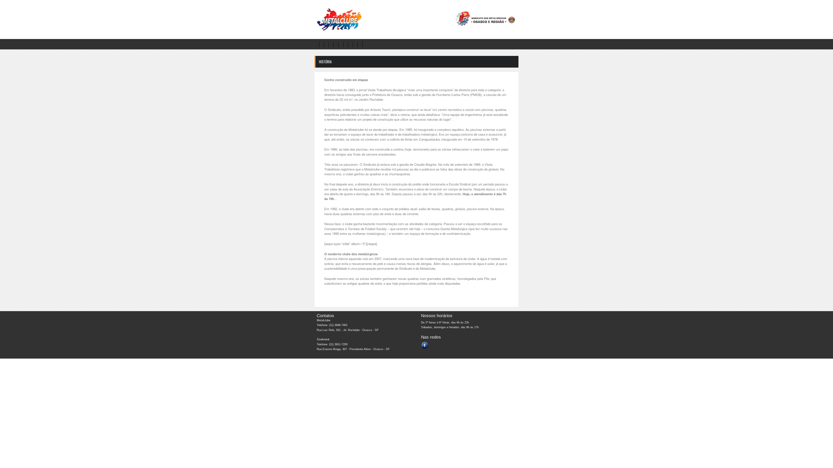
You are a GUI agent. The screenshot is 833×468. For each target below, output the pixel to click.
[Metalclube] (338, 30)
